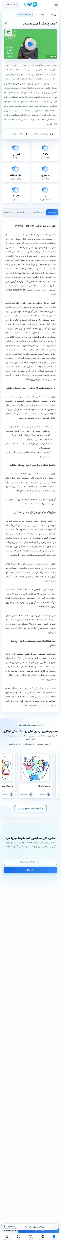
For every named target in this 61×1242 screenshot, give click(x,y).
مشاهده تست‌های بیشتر (30, 808)
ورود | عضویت (10, 1227)
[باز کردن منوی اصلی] (56, 5)
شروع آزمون (38, 1230)
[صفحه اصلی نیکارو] (30, 5)
